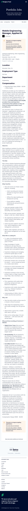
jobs (2, 22)
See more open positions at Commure (14, 439)
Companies (3, 461)
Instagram (3, 485)
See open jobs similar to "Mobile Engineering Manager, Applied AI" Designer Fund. (14, 47)
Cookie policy (17, 453)
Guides (2, 463)
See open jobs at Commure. (12, 44)
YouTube (3, 486)
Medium (3, 488)
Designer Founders (5, 475)
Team (2, 465)
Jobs (2, 470)
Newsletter (3, 468)
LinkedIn (3, 481)
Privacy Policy (17, 507)
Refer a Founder (4, 471)
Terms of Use (12, 507)
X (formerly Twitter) (5, 483)
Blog (2, 466)
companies (7, 22)
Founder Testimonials (5, 473)
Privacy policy (11, 453)
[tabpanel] (14, 254)
